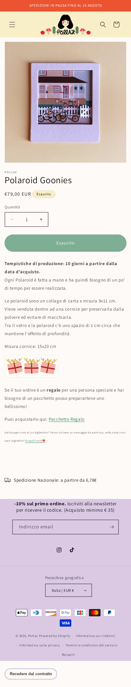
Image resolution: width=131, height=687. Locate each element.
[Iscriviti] (111, 527)
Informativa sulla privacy (39, 645)
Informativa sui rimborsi (95, 636)
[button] (12, 24)
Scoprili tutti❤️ (35, 441)
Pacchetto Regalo (67, 419)
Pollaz (33, 636)
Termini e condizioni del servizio (91, 645)
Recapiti (68, 654)
